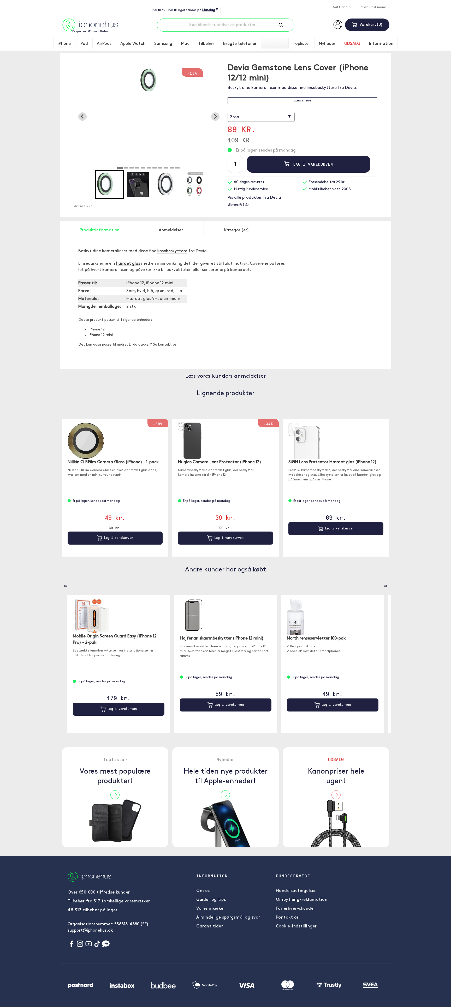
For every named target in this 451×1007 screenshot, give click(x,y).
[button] (109, 184)
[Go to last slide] (82, 116)
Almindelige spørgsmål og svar (228, 917)
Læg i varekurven (312, 164)
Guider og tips (211, 900)
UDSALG (352, 44)
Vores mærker (210, 909)
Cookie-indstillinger (296, 926)
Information (381, 44)
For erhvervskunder (295, 909)
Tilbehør (206, 44)
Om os (203, 891)
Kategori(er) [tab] (236, 230)
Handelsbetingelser (296, 891)
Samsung (163, 44)
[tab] (120, 168)
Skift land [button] (340, 7)
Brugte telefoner (240, 44)
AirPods (104, 44)
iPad (84, 44)
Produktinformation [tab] (100, 230)
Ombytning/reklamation (302, 900)
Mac (185, 44)
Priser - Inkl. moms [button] (373, 7)
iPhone (64, 44)
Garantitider (209, 926)
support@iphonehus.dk (90, 930)
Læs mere (302, 100)
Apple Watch (132, 44)
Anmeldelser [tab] (171, 230)
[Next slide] (215, 116)
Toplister (301, 44)
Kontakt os (287, 917)
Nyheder (327, 44)
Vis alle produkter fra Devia (254, 198)
